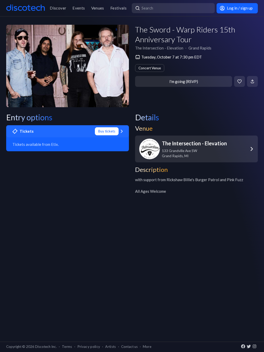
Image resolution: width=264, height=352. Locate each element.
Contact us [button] (129, 347)
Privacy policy (88, 347)
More (147, 347)
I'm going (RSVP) (183, 81)
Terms (67, 347)
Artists (110, 347)
